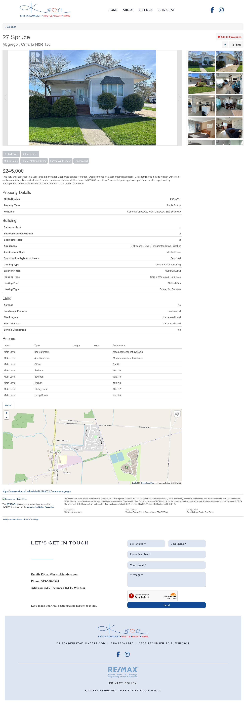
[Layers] (177, 414)
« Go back (10, 26)
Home (113, 10)
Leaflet (135, 482)
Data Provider (131, 509)
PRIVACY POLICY (123, 683)
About (128, 10)
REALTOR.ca (12, 504)
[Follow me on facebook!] (212, 10)
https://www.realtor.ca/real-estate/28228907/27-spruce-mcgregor (37, 491)
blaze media (150, 690)
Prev (5, 97)
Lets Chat (166, 10)
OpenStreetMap (147, 482)
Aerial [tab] (8, 405)
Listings (146, 10)
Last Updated (69, 509)
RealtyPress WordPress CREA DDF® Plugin (21, 519)
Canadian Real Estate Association (40, 506)
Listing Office (192, 509)
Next (179, 97)
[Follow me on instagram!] (221, 10)
